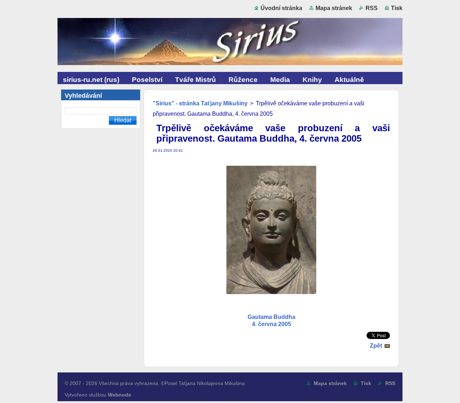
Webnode (119, 395)
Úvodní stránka (281, 8)
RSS (371, 8)
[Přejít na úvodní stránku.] (230, 43)
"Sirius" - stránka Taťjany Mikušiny (200, 103)
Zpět (376, 346)
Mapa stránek (334, 8)
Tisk (396, 8)
